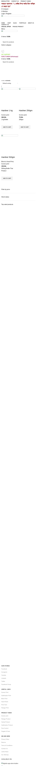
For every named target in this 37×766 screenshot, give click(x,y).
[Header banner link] (18, 383)
